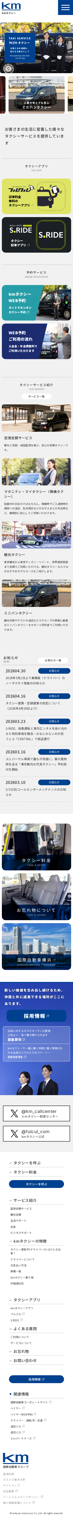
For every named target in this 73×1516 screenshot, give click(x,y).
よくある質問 (25, 1328)
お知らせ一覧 (53, 660)
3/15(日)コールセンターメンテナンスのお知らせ (36, 792)
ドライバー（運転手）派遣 (26, 1420)
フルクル (15, 1314)
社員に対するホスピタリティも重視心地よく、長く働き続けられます (29, 1035)
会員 (13, 1227)
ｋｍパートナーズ (21, 1438)
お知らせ (54, 671)
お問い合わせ (25, 1360)
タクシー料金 (25, 1172)
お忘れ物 (21, 1351)
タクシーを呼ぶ (27, 1162)
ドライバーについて (22, 1259)
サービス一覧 (36, 396)
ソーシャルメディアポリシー (21, 1497)
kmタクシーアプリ (21, 1308)
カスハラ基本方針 (14, 1479)
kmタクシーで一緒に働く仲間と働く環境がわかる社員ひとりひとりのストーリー (35, 1052)
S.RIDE (14, 1320)
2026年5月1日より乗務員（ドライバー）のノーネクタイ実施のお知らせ (35, 680)
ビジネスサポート (21, 1233)
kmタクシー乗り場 (22, 1277)
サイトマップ (11, 1485)
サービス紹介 (25, 1200)
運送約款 (8, 1474)
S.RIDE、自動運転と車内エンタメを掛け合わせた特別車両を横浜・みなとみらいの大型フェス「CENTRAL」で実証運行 (36, 733)
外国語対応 (17, 1283)
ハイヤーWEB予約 (21, 1414)
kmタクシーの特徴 (30, 1241)
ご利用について (19, 1337)
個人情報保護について (17, 1503)
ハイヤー (15, 1408)
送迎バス (15, 1426)
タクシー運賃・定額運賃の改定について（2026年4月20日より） (33, 706)
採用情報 (34, 1015)
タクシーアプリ (27, 1299)
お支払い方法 (18, 1265)
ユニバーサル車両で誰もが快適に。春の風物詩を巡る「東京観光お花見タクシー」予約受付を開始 (36, 764)
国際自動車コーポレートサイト (29, 1402)
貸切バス (15, 1432)
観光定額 (15, 1214)
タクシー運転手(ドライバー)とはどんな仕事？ (35, 1251)
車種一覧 (15, 1271)
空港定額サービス (21, 1208)
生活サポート (18, 1220)
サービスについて (21, 1343)
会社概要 (8, 1491)
